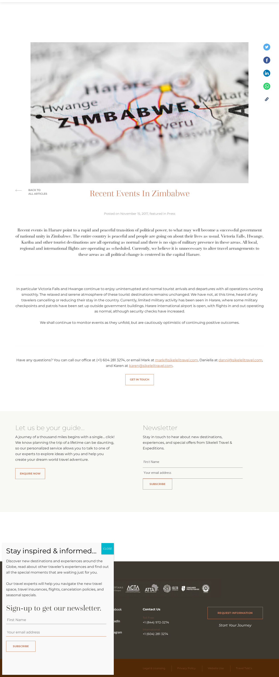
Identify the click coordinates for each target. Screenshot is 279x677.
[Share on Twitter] (266, 49)
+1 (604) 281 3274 (155, 634)
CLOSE (107, 548)
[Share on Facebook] (266, 62)
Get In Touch (139, 379)
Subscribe (157, 484)
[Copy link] (266, 102)
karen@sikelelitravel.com (151, 366)
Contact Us (151, 609)
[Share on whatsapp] (266, 88)
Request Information (235, 613)
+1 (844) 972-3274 (156, 622)
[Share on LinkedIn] (266, 75)
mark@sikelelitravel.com (176, 360)
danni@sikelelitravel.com (240, 360)
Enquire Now (30, 473)
